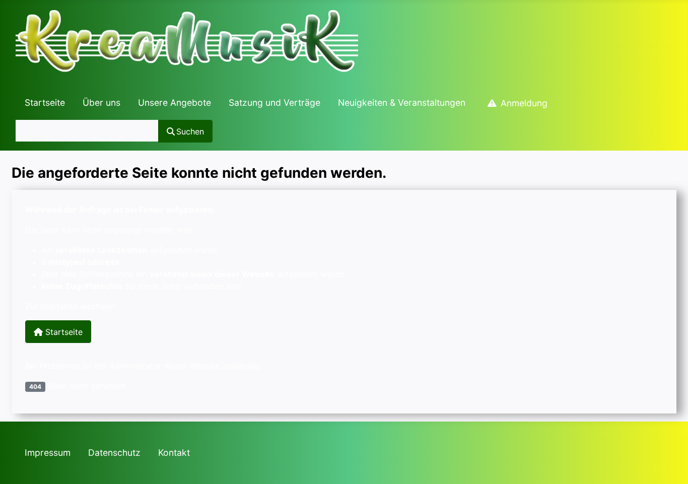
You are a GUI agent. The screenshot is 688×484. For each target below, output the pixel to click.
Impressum (48, 452)
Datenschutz (114, 452)
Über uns (101, 102)
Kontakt (174, 452)
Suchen (190, 131)
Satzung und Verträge (274, 102)
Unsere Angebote (174, 102)
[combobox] (87, 131)
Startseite (45, 102)
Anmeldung (524, 103)
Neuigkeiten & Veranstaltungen (401, 102)
